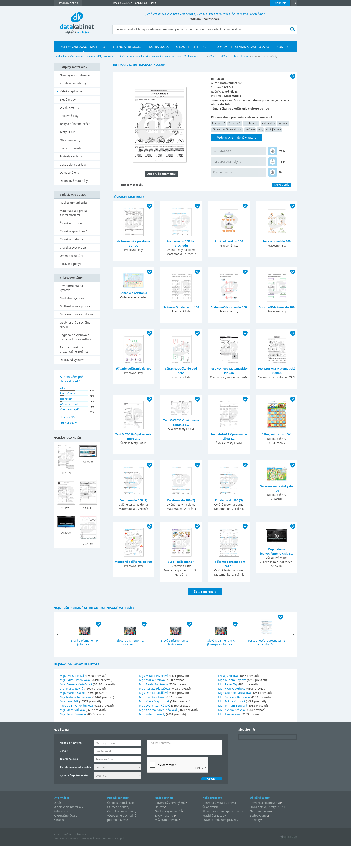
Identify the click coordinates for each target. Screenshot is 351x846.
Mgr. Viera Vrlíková (72, 710)
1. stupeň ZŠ (218, 123)
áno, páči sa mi (67, 393)
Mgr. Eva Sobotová (151, 697)
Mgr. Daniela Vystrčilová (76, 684)
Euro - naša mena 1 (181, 562)
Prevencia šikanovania (265, 803)
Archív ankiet (67, 422)
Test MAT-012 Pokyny (227, 162)
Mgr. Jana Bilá (69, 701)
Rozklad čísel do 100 (229, 241)
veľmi (62, 387)
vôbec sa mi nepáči (70, 409)
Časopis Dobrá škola (121, 803)
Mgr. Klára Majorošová (154, 701)
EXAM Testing (164, 815)
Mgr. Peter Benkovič (73, 714)
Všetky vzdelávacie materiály (83, 47)
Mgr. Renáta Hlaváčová (154, 688)
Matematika (137, 56)
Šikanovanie (210, 807)
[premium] (272, 151)
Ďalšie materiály (205, 591)
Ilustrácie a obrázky (73, 164)
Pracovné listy (69, 116)
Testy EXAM (67, 132)
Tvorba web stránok (65, 838)
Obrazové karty (70, 140)
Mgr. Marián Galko (72, 693)
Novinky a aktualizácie (75, 75)
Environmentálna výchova (71, 288)
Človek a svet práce (73, 247)
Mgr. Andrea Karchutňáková (158, 710)
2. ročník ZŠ (121, 56)
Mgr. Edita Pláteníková (75, 680)
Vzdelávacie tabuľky (73, 83)
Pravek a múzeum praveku (220, 820)
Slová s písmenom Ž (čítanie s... (130, 642)
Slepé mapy (68, 99)
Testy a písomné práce (75, 124)
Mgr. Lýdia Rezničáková (154, 705)
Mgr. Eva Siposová (72, 676)
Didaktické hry (69, 107)
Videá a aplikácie (71, 91)
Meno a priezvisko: (71, 742)
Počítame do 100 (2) (181, 500)
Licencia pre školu (127, 47)
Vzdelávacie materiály (68, 807)
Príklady (255, 820)
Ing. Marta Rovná (71, 688)
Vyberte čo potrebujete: (74, 775)
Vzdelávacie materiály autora (236, 137)
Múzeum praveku (167, 820)
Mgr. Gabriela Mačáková (234, 693)
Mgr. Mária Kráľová (152, 680)
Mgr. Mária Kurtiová (231, 701)
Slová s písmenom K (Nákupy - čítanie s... (221, 642)
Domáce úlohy (69, 172)
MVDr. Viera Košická (231, 710)
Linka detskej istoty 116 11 (267, 807)
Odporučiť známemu (161, 174)
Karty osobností (70, 148)
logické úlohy (251, 123)
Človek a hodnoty (71, 239)
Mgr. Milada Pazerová (153, 676)
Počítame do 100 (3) (229, 500)
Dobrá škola (159, 47)
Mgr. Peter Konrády (152, 714)
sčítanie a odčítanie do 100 (227, 129)
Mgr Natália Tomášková (76, 697)
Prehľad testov (223, 172)
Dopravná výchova (72, 360)
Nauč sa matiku (260, 811)
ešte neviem (66, 398)
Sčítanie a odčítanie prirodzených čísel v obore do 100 (176, 56)
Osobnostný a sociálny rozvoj (75, 325)
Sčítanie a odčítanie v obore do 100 (228, 56)
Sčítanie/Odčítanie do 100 (181, 307)
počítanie (283, 123)
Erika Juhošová (228, 676)
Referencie (200, 47)
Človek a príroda (71, 223)
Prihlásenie (280, 3)
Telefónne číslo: (69, 759)
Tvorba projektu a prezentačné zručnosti (75, 349)
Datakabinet (60, 56)
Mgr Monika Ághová (232, 688)
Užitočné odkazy (118, 807)
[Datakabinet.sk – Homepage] (77, 20)
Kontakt (283, 47)
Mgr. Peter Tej (227, 684)
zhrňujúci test (273, 129)
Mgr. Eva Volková (229, 714)
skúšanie (250, 129)
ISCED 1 (108, 56)
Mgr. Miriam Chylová (232, 680)
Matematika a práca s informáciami (73, 213)
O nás (180, 47)
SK (294, 3)
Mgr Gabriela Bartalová (234, 697)
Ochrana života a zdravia (76, 314)
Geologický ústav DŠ (168, 811)
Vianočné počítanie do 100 (133, 562)
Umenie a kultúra (71, 256)
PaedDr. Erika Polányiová (76, 705)
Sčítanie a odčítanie (133, 293)
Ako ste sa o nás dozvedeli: (76, 767)
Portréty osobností (72, 156)
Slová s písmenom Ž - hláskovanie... (175, 642)
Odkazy (222, 47)
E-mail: (64, 751)
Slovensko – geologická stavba (222, 811)
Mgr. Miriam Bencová (232, 705)
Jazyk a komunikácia (73, 203)
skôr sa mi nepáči (69, 404)
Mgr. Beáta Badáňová (153, 684)
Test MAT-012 (222, 151)
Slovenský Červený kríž (170, 803)
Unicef (159, 807)
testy (260, 129)
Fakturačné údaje (65, 815)
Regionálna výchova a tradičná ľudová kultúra (76, 337)
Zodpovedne (258, 815)
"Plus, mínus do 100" (276, 434)
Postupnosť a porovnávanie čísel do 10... (266, 642)
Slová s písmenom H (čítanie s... (84, 642)
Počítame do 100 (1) (133, 500)
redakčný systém (88, 838)
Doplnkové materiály (74, 181)
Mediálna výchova (72, 298)
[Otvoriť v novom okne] (288, 838)
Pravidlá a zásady (214, 815)
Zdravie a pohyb (71, 264)
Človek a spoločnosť (73, 231)
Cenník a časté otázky (252, 47)
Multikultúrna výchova (75, 306)
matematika (268, 123)
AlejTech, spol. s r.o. (119, 838)
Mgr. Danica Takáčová (153, 693)
